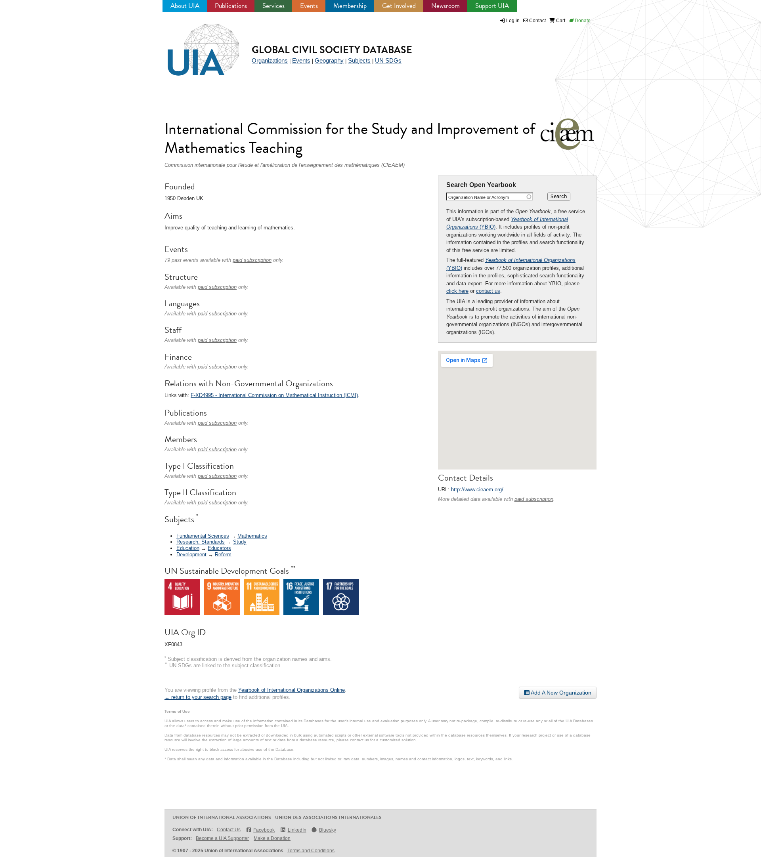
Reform (223, 554)
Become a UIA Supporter (222, 838)
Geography (329, 60)
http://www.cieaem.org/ (477, 489)
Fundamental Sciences (202, 536)
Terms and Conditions (311, 850)
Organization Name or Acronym (478, 197)
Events (309, 6)
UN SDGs (388, 60)
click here (457, 291)
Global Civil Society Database (332, 49)
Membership (350, 6)
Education (187, 548)
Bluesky (327, 830)
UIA (194, 45)
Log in (513, 20)
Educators (219, 548)
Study (240, 542)
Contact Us (229, 829)
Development (191, 554)
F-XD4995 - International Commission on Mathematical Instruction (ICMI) (274, 395)
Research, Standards (200, 542)
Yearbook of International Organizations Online (291, 690)
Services (273, 6)
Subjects (359, 60)
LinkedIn (297, 830)
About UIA (184, 6)
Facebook (264, 830)
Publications (231, 6)
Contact (537, 20)
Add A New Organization (560, 692)
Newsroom (445, 6)
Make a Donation (272, 838)
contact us (488, 291)
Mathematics (252, 536)
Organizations (270, 60)
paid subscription (533, 499)
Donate (582, 20)
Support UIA (492, 6)
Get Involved (399, 6)
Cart (560, 20)
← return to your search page (197, 697)
